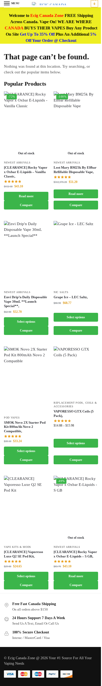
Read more (26, 196)
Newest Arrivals (17, 162)
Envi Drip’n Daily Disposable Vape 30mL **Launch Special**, (25, 301)
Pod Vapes (12, 417)
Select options (26, 321)
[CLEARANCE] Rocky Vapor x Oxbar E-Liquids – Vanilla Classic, (25, 172)
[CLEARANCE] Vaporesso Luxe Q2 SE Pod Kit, (23, 554)
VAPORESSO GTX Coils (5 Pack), (74, 413)
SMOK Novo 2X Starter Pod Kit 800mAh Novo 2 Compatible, (25, 427)
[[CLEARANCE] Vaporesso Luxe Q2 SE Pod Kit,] (26, 509)
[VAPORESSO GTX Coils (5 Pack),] (76, 372)
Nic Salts (61, 292)
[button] (93, 3)
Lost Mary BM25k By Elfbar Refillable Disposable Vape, (75, 170)
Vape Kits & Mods (17, 546)
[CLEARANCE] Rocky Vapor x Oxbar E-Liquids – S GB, (75, 554)
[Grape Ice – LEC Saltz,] (76, 254)
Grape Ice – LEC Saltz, (71, 297)
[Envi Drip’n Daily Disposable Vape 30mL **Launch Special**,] (26, 254)
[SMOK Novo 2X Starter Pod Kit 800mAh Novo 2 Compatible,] (26, 379)
